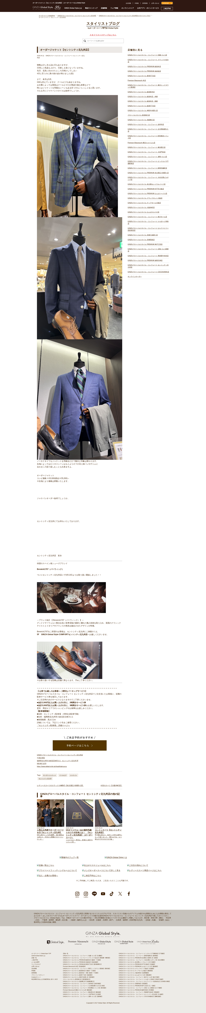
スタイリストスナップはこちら (103, 35)
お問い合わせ (155, 3)
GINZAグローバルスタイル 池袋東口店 (141, 120)
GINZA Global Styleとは (73, 8)
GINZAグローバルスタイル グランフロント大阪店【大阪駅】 (137, 968)
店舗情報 (104, 8)
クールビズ (63, 775)
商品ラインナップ (91, 8)
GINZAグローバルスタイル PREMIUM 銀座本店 (144, 66)
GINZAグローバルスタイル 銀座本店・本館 (143, 96)
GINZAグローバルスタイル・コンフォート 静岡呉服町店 (147, 168)
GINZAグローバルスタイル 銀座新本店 (141, 92)
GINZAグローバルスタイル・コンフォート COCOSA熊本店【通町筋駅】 (140, 996)
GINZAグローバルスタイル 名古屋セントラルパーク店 (146, 184)
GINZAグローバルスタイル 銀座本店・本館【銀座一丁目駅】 (81, 973)
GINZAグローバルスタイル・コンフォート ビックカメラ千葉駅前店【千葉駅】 (142, 953)
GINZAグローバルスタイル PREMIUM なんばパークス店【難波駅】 (138, 966)
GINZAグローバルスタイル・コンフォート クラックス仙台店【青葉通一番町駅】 (87, 957)
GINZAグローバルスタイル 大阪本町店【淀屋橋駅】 (134, 973)
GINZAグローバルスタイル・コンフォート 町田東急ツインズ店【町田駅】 (85, 988)
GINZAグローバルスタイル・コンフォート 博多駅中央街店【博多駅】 (139, 992)
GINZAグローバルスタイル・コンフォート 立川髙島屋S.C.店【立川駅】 (84, 985)
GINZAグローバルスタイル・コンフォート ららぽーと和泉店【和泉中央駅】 (141, 979)
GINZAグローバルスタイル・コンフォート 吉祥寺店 (146, 124)
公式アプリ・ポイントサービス (148, 8)
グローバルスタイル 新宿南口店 (139, 115)
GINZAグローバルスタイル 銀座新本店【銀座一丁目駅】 (79, 970)
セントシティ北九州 (45, 778)
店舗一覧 (34, 957)
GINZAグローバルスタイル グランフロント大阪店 (145, 198)
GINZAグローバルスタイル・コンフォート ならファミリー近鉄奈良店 (148, 229)
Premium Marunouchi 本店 (137, 80)
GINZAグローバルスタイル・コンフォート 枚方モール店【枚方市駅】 (139, 977)
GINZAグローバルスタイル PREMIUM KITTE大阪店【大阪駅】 (137, 964)
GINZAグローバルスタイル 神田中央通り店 (143, 110)
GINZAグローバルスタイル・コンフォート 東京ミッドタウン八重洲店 (148, 86)
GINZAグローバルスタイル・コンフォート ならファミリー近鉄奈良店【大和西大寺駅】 (144, 981)
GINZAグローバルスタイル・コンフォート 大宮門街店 (146, 152)
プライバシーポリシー (38, 975)
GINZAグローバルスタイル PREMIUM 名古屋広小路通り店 (148, 173)
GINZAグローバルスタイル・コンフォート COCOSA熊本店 (148, 272)
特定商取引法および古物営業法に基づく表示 (44, 979)
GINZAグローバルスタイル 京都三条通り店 (143, 235)
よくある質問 (35, 962)
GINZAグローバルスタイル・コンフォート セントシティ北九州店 (148, 266)
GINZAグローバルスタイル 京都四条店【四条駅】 (133, 983)
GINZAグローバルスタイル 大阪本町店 (141, 207)
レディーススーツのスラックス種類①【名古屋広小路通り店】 (60, 785)
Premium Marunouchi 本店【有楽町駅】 (74, 966)
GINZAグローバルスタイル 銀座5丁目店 (141, 106)
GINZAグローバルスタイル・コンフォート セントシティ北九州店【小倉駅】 (141, 994)
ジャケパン (73, 775)
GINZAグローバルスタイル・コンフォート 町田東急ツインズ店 (148, 137)
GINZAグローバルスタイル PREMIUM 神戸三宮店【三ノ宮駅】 (137, 985)
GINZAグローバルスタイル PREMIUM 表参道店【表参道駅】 (81, 962)
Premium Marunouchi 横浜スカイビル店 (141, 143)
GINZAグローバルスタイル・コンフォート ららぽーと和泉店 (148, 222)
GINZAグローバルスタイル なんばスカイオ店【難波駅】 (135, 975)
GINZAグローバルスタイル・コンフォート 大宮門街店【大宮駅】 (82, 994)
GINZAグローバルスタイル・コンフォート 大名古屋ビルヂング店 (148, 178)
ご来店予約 (167, 8)
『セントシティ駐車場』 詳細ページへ (53, 725)
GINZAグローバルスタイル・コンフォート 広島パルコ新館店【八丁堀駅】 (140, 988)
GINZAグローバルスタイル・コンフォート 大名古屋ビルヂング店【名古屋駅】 (142, 960)
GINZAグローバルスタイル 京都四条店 (141, 240)
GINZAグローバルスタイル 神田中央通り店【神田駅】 (79, 977)
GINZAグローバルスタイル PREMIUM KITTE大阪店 (146, 189)
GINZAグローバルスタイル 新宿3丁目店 (141, 76)
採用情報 (145, 3)
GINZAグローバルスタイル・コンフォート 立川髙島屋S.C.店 (148, 130)
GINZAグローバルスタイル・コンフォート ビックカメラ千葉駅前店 (148, 162)
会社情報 (128, 3)
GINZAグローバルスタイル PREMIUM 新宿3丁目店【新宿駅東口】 (82, 964)
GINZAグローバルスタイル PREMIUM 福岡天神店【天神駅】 (136, 990)
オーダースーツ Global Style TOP (41, 953)
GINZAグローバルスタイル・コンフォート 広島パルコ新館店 (148, 250)
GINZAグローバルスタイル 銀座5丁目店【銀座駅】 (78, 975)
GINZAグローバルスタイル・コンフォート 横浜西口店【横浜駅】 (82, 992)
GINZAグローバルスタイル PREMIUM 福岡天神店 (145, 260)
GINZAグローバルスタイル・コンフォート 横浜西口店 (146, 147)
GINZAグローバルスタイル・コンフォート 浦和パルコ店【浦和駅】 (83, 996)
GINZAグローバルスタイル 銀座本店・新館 (143, 101)
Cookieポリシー (36, 977)
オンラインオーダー (135, 276)
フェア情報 (114, 8)
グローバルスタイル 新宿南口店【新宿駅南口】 (77, 979)
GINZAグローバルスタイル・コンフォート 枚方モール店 (147, 217)
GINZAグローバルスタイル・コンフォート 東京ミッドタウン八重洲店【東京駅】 (87, 968)
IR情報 (137, 3)
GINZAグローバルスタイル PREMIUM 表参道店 (144, 71)
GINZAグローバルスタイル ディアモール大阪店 (144, 203)
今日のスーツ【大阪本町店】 (111, 785)
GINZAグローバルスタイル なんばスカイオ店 (143, 212)
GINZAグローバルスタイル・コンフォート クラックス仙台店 (148, 61)
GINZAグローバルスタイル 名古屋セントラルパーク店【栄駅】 (137, 962)
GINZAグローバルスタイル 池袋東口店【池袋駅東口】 (79, 981)
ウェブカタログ (36, 964)
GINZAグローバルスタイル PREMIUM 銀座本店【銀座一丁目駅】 (82, 960)
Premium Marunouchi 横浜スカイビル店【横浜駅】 (78, 990)
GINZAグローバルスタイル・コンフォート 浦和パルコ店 (147, 157)
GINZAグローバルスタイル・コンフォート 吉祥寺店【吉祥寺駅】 (82, 983)
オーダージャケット (49, 775)
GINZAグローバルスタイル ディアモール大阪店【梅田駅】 (136, 970)
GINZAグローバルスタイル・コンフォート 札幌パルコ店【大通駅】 (83, 955)
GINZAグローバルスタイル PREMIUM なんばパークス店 (147, 193)
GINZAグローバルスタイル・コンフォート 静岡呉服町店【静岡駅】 (139, 955)
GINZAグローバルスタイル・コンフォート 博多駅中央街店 (148, 256)
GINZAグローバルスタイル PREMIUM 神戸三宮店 (145, 244)
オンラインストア (127, 8)
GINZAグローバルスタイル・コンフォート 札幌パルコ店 (147, 55)
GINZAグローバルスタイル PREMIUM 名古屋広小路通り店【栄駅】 (138, 957)
